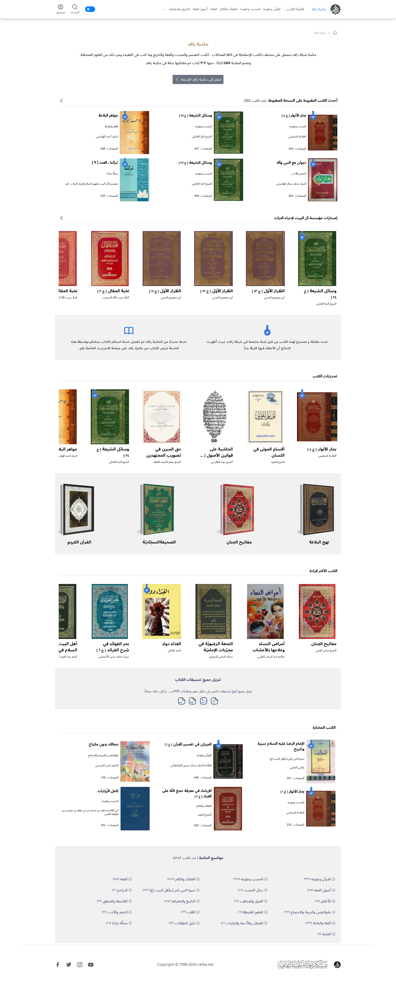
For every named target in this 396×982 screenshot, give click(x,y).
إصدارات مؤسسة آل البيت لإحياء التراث (305, 218)
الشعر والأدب (298, 174)
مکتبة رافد (318, 9)
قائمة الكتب (295, 9)
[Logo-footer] (302, 964)
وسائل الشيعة (195, 115)
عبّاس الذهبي (297, 767)
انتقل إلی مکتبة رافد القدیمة (201, 79)
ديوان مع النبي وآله (291, 162)
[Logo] (337, 964)
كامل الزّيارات (107, 791)
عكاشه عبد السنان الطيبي (271, 657)
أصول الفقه (200, 9)
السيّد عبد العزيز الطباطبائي (62, 657)
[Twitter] (69, 964)
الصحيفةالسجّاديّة (159, 542)
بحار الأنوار (294, 115)
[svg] (335, 32)
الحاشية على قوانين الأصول (216, 455)
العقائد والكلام (228, 9)
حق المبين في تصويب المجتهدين (163, 452)
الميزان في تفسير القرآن (188, 744)
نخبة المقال (113, 290)
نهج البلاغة (319, 542)
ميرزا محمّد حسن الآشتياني (114, 657)
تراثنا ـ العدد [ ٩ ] (105, 162)
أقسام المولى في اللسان (269, 452)
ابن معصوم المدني (274, 297)
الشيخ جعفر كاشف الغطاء (167, 462)
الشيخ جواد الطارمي (222, 462)
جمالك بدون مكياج (103, 744)
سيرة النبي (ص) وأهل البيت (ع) (287, 759)
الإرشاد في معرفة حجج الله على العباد (187, 793)
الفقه (213, 9)
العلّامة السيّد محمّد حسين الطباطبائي (191, 765)
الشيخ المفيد (278, 462)
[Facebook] (57, 964)
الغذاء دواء (171, 643)
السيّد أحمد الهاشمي (107, 136)
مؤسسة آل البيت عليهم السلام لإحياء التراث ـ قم (92, 184)
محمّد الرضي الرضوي (221, 657)
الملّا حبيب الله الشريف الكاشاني (116, 299)
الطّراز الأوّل (268, 290)
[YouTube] (91, 964)
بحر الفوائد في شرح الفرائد (112, 646)
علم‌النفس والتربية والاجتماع (103, 755)
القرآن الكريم (79, 542)
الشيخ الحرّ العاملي (202, 136)
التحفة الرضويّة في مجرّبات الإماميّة (215, 646)
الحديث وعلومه (250, 9)
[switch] (90, 9)
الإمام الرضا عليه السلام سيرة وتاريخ (281, 746)
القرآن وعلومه (271, 9)
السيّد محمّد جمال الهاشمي (291, 184)
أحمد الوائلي (174, 650)
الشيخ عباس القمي (326, 650)
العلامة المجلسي (297, 136)
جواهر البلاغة (108, 115)
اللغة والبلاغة (111, 126)
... (164, 9)
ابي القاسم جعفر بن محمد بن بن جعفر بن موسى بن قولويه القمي (90, 812)
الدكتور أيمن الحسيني (106, 765)
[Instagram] (79, 964)
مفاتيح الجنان (239, 542)
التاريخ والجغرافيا (179, 9)
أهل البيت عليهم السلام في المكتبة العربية (60, 649)
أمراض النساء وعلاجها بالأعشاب (269, 646)
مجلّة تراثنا (112, 174)
